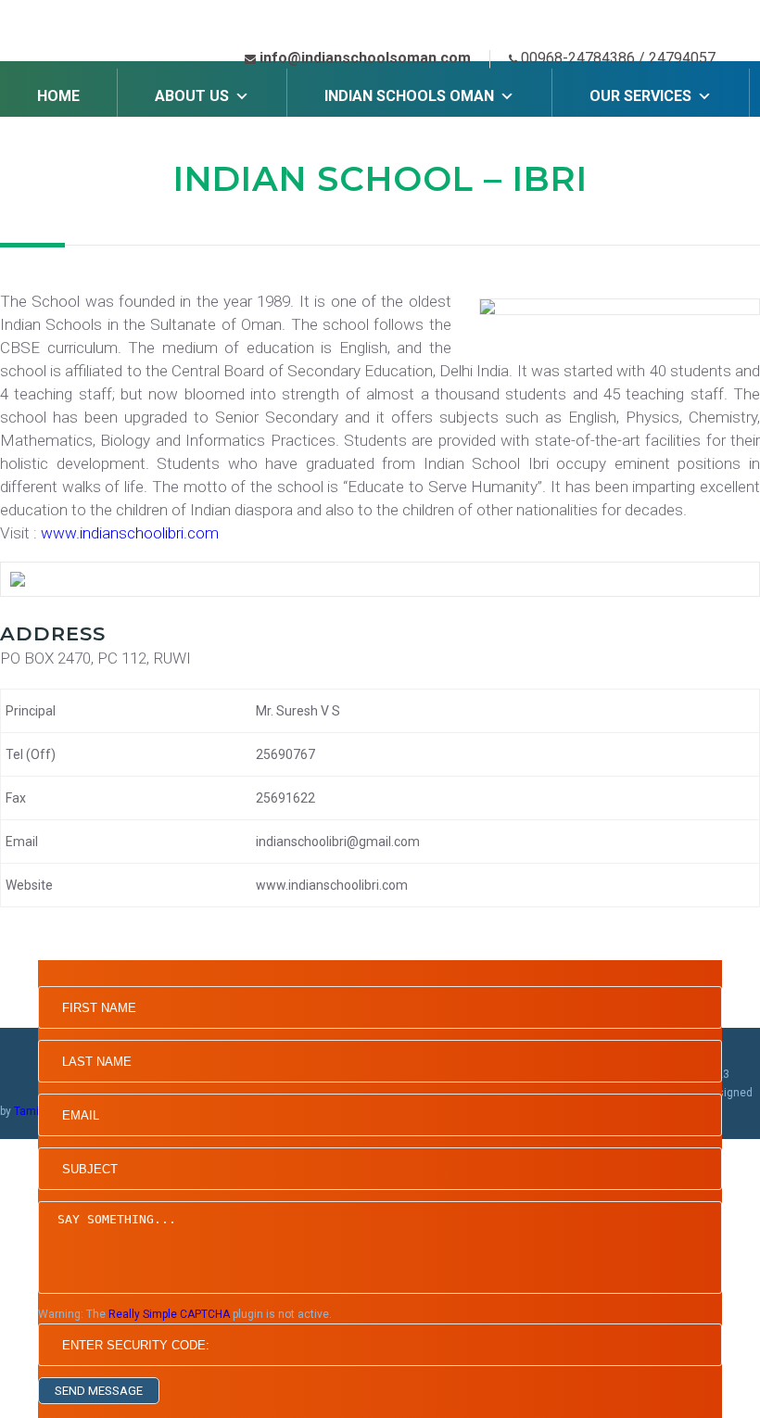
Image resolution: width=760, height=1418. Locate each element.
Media (59, 151)
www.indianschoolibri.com (130, 533)
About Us (192, 96)
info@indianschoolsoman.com (365, 58)
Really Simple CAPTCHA (169, 1314)
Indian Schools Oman (409, 96)
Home (58, 96)
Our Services (640, 96)
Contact (213, 151)
